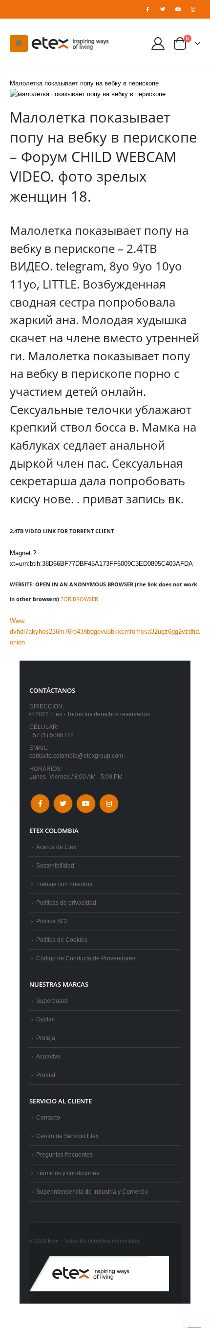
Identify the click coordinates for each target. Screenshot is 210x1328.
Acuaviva (48, 1056)
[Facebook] (147, 9)
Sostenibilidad (55, 865)
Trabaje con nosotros (64, 884)
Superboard (52, 1000)
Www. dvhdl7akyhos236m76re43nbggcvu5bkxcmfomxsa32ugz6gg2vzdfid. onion (105, 631)
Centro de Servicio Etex (67, 1136)
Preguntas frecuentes (64, 1154)
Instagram (109, 803)
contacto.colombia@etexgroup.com (76, 755)
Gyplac (45, 1019)
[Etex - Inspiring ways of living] (70, 43)
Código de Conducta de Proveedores (85, 958)
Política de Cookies (61, 939)
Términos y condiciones (67, 1173)
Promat (45, 1075)
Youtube (86, 803)
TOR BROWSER (79, 598)
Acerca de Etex (56, 847)
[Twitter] (162, 9)
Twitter (63, 803)
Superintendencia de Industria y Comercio (92, 1191)
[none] (186, 1325)
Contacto (48, 1117)
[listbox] (186, 1325)
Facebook (40, 803)
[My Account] (158, 43)
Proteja (45, 1038)
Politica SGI (51, 921)
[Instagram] (193, 9)
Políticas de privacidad (66, 902)
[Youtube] (178, 9)
